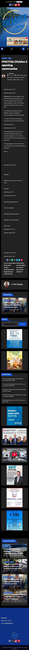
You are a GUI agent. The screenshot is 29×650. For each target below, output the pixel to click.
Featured (6, 546)
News (10, 546)
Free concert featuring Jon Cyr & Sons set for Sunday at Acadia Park (13, 566)
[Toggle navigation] (12, 49)
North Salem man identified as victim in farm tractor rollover (20, 267)
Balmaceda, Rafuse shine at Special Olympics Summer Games (14, 305)
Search (4, 319)
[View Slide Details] (14, 436)
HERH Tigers (16, 79)
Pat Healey (11, 73)
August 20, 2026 (9, 309)
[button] (20, 48)
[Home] (2, 49)
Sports (9, 58)
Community (6, 592)
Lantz (21, 79)
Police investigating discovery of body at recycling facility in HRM (13, 551)
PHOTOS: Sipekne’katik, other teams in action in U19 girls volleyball (13, 596)
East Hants (4, 58)
